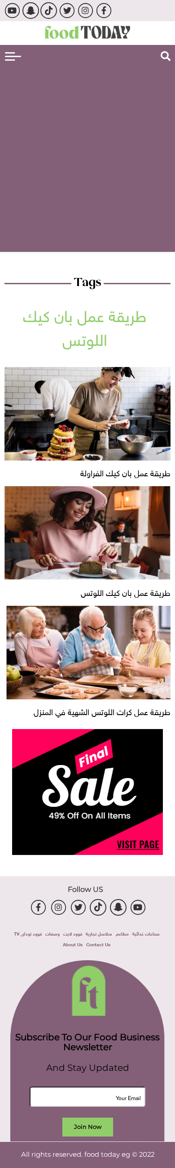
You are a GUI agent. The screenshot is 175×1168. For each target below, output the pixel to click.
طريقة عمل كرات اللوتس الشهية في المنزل (102, 711)
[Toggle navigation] (13, 56)
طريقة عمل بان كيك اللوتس (126, 592)
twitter (67, 10)
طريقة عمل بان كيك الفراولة (125, 472)
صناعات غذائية (146, 933)
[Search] (166, 56)
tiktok (48, 10)
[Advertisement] (87, 157)
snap (30, 10)
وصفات (52, 933)
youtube (12, 10)
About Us (73, 944)
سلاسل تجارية (99, 933)
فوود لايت (72, 933)
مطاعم (122, 933)
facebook (103, 10)
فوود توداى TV (28, 933)
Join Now (87, 1126)
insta (85, 10)
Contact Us (98, 944)
